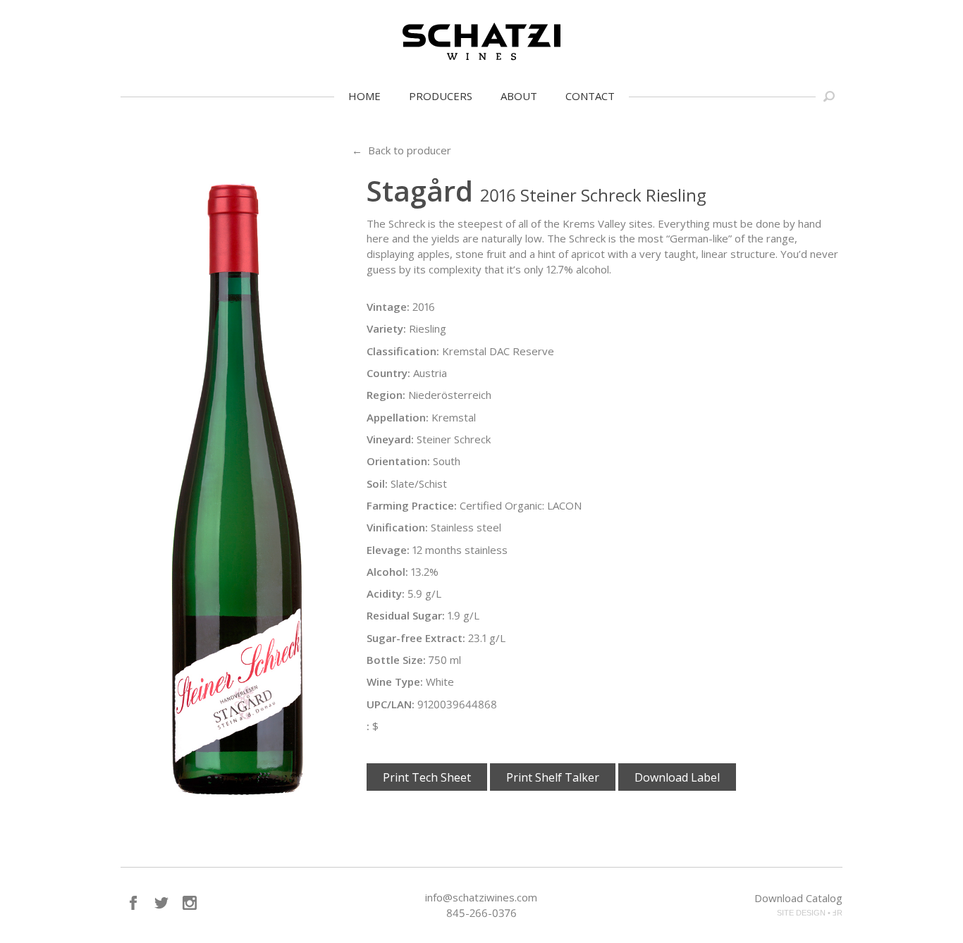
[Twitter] (161, 903)
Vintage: (388, 307)
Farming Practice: (412, 505)
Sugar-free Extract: (416, 638)
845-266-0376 (481, 913)
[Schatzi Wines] (481, 42)
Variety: (386, 328)
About (519, 96)
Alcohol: (387, 572)
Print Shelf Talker (552, 777)
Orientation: (398, 461)
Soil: (377, 483)
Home (364, 96)
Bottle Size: (396, 660)
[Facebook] (133, 903)
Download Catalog (798, 898)
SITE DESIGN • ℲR (809, 912)
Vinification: (397, 527)
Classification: (403, 351)
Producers (440, 96)
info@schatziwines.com (481, 897)
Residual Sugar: (406, 615)
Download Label (677, 777)
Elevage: (388, 550)
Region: (386, 395)
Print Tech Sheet (427, 777)
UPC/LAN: (391, 704)
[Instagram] (190, 903)
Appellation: (398, 417)
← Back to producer (401, 150)
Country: (388, 373)
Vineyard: (390, 439)
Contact (590, 96)
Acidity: (386, 593)
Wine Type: (395, 681)
